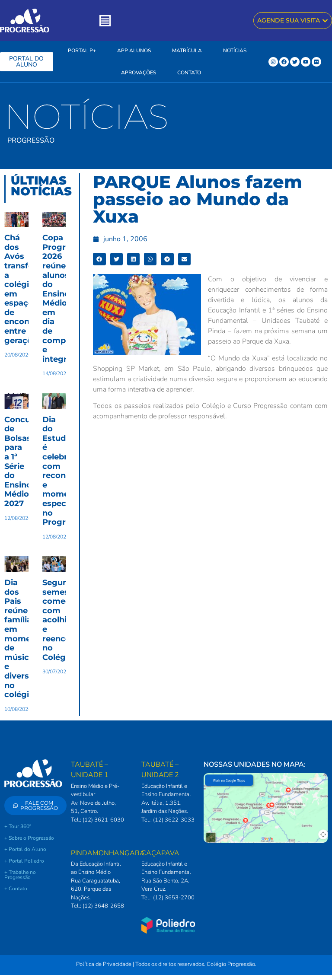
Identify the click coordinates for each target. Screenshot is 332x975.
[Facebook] (284, 62)
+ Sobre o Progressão (29, 838)
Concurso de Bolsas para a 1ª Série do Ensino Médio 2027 (23, 461)
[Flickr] (316, 62)
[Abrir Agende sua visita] (325, 20)
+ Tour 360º (17, 826)
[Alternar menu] (105, 20)
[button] (99, 259)
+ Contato (15, 888)
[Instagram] (273, 62)
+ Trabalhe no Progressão (20, 875)
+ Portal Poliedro (24, 860)
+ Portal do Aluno (25, 849)
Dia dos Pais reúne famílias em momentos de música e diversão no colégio (26, 638)
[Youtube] (305, 62)
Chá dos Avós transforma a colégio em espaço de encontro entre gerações (27, 289)
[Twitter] (295, 62)
